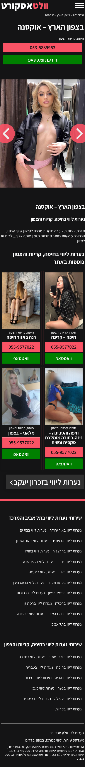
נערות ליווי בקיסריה (37, 698)
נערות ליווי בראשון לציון (65, 592)
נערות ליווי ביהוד (70, 561)
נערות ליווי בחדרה (32, 656)
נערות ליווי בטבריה (39, 667)
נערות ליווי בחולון (36, 551)
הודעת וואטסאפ (42, 60)
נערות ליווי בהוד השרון (32, 540)
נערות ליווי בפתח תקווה (65, 582)
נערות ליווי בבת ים (33, 530)
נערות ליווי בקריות (68, 709)
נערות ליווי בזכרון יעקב (47, 482)
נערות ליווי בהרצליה (67, 551)
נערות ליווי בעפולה (68, 698)
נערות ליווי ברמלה (68, 603)
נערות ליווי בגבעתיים (67, 540)
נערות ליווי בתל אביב (66, 624)
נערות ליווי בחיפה (69, 667)
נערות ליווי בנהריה (68, 677)
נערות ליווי (78, 15)
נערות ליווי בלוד (70, 571)
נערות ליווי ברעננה (30, 613)
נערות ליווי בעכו (43, 688)
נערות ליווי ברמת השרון (65, 613)
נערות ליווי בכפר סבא (38, 561)
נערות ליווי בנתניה (42, 571)
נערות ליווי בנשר (70, 688)
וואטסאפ (64, 358)
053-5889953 (42, 47)
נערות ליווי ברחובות (31, 592)
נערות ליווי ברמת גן (38, 603)
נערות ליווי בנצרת (39, 677)
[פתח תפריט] (79, 5)
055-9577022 (63, 347)
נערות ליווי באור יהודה (65, 530)
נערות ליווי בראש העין (28, 582)
